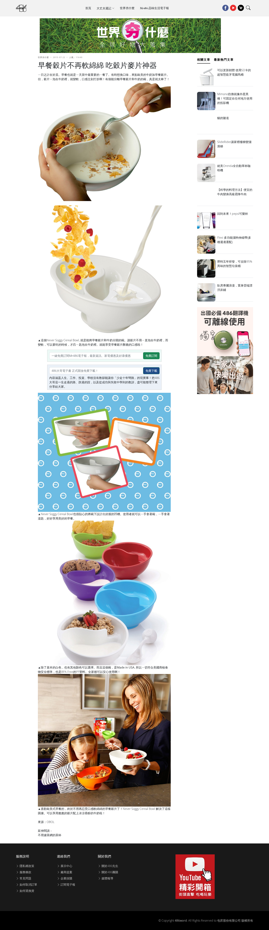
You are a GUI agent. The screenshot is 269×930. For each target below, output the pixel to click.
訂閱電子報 (67, 885)
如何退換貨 (26, 891)
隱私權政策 (26, 866)
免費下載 (151, 371)
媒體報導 (107, 878)
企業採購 (66, 878)
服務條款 (25, 872)
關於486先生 (109, 866)
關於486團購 (109, 872)
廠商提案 (66, 872)
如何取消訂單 (28, 885)
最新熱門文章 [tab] (224, 60)
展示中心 (66, 866)
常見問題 (25, 878)
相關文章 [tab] (203, 60)
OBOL (50, 822)
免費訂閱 (151, 356)
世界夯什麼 (127, 8)
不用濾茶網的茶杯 (49, 835)
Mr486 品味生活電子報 (154, 8)
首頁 (88, 8)
